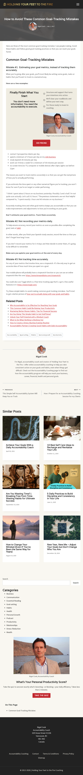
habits (33, 335)
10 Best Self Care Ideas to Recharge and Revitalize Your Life (60, 447)
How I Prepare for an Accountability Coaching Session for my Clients (62, 393)
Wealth (9, 632)
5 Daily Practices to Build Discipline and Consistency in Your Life (61, 496)
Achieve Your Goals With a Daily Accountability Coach (20, 446)
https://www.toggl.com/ (27, 284)
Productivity (11, 622)
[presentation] (21, 428)
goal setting (24, 335)
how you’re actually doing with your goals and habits (48, 294)
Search (5, 579)
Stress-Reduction (13, 628)
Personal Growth (13, 615)
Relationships (11, 625)
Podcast (9, 618)
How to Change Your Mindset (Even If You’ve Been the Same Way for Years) (18, 548)
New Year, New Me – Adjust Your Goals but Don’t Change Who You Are (62, 547)
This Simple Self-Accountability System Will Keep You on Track (20, 393)
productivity (57, 335)
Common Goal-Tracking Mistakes (22, 710)
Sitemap (41, 758)
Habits (9, 608)
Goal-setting (11, 604)
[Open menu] (77, 4)
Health (9, 611)
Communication (12, 597)
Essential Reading (13, 601)
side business (50, 157)
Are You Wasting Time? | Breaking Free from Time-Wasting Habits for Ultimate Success (20, 497)
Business (10, 593)
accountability (12, 335)
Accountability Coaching (18, 753)
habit (19, 228)
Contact (35, 753)
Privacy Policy (68, 753)
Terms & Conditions (51, 753)
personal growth (44, 335)
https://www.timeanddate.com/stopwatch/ (43, 275)
